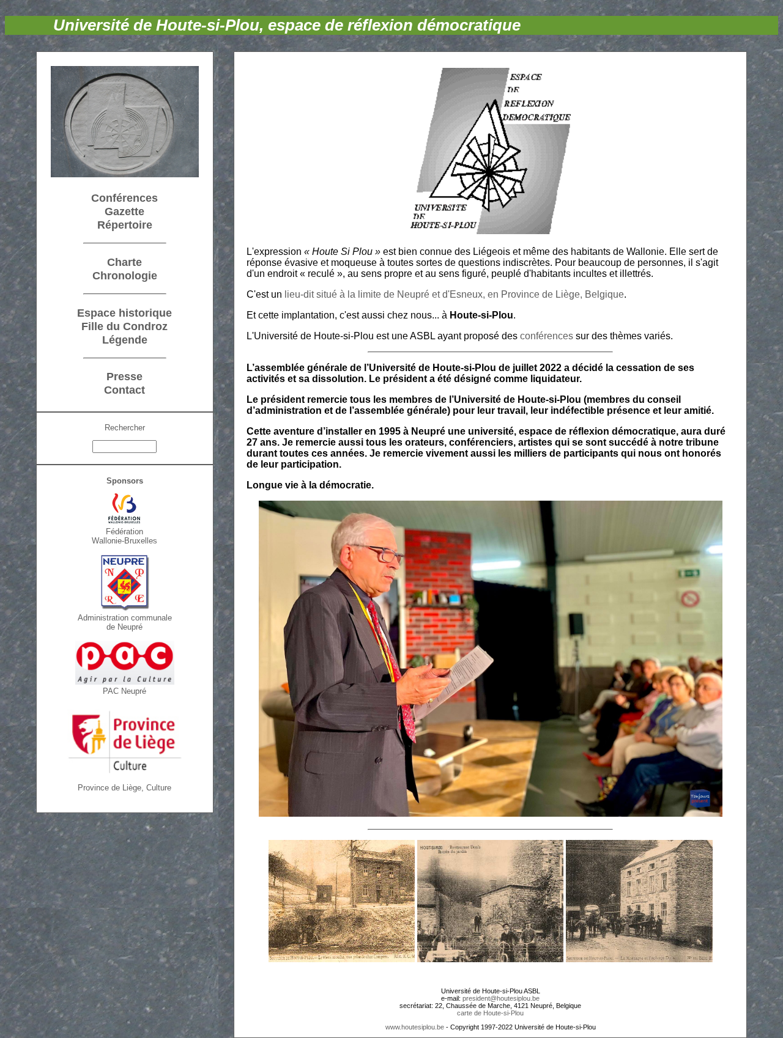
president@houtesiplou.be (501, 998)
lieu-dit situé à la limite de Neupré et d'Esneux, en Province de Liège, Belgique (454, 294)
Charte (124, 262)
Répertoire (124, 224)
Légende (124, 339)
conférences (546, 336)
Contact (124, 389)
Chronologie (124, 275)
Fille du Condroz (124, 326)
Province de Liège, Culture (124, 787)
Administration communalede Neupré (125, 622)
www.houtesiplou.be (414, 1027)
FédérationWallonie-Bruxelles (124, 536)
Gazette (124, 211)
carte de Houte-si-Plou (490, 1013)
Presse (124, 376)
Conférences (124, 197)
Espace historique (124, 312)
